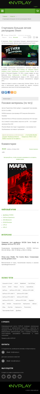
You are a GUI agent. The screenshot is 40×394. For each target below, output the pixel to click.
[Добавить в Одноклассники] (12, 92)
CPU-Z (5, 225)
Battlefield (23, 283)
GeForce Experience (9, 217)
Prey (10, 75)
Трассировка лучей (8, 310)
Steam (11, 41)
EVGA (9, 287)
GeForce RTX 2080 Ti (8, 297)
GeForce (4, 290)
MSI (3, 304)
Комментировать (33, 149)
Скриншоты (18, 307)
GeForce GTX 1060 (15, 290)
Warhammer (26, 304)
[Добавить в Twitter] (6, 92)
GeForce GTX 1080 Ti (8, 293)
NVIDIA (9, 304)
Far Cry (22, 287)
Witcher (34, 304)
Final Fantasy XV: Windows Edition (27, 69)
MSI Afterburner (7, 220)
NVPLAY (36, 390)
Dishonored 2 (17, 75)
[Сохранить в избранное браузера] (15, 92)
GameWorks (29, 287)
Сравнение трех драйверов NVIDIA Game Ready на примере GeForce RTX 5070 (20, 243)
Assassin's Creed (7, 283)
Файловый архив (9, 209)
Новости (12, 16)
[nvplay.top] (20, 2)
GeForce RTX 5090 (21, 300)
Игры (3, 307)
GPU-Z (5, 227)
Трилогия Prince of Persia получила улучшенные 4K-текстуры (19, 118)
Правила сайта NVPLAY (8, 338)
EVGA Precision (7, 222)
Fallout (16, 287)
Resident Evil (17, 304)
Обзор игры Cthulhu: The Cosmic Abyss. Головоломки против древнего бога (20, 258)
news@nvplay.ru (15, 361)
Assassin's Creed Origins (26, 71)
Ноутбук (10, 307)
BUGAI (4, 149)
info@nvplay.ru (15, 352)
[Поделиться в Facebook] (9, 92)
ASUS (16, 283)
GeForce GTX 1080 (28, 290)
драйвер (18, 310)
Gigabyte (31, 300)
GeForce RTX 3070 (7, 300)
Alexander (15, 37)
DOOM (24, 75)
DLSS (4, 287)
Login (35, 6)
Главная (5, 16)
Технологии (27, 307)
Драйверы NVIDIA (8, 215)
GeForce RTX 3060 (22, 297)
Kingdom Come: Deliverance (10, 71)
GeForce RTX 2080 (22, 293)
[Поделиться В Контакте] (3, 92)
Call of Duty (31, 283)
